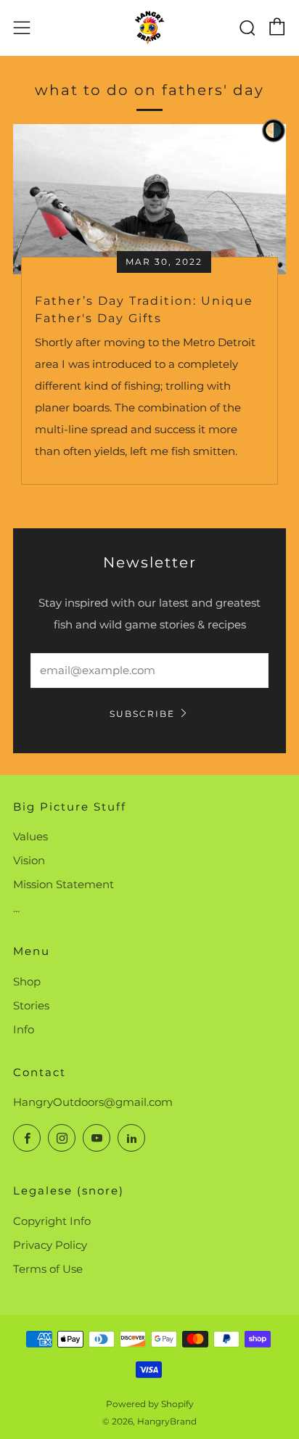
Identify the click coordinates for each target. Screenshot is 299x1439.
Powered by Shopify (150, 1403)
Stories (31, 1005)
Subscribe (142, 713)
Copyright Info (52, 1221)
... (16, 908)
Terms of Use (48, 1269)
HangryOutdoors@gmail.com (93, 1102)
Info (23, 1029)
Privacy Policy (50, 1245)
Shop (27, 981)
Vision (29, 860)
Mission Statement (63, 884)
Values (30, 836)
